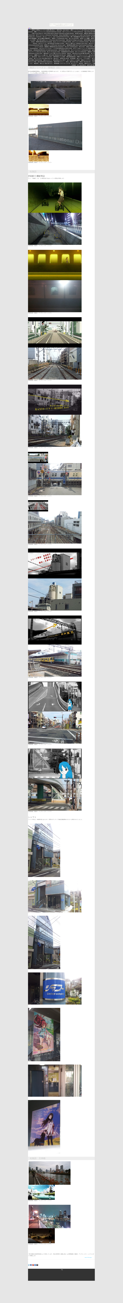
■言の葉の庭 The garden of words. (56, 43)
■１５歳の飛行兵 (81, 65)
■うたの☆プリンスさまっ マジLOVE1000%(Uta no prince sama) (56, 48)
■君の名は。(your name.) (63, 30)
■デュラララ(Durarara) (80, 51)
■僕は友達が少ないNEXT (59, 60)
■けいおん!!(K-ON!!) (74, 38)
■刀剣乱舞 (72, 58)
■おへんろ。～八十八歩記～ (84, 58)
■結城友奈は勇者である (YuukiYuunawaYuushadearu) (80, 45)
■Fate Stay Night (74, 61)
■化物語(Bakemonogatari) (67, 51)
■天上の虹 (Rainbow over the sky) (57, 55)
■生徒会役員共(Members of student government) (45, 50)
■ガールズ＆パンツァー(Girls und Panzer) (73, 31)
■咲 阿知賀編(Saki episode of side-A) (80, 36)
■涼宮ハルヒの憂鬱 (85, 38)
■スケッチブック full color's (45, 56)
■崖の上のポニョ (48, 60)
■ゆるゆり (56, 58)
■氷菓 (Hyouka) (79, 33)
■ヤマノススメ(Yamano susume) (80, 41)
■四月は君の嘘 (90, 65)
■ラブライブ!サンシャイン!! (80, 55)
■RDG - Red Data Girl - (85, 61)
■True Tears (82, 46)
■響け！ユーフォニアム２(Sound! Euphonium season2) (47, 31)
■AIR (67, 61)
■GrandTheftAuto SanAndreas (45, 61)
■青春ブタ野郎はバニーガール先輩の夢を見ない (43, 30)
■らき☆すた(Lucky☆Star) (53, 51)
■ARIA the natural (64, 58)
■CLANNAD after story (64, 50)
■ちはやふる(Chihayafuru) (71, 46)
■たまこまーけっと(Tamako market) (62, 41)
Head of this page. (88, 1257)
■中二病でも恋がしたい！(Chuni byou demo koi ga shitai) (51, 40)
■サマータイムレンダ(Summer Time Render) (47, 35)
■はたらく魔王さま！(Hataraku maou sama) (76, 43)
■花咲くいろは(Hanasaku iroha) (59, 38)
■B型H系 (36, 63)
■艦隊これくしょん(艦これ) (41, 55)
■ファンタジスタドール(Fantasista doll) (81, 50)
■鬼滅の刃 (69, 55)
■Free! (31, 58)
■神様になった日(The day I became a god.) (54, 45)
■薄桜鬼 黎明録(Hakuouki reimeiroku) (54, 46)
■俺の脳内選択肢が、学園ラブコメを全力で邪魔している (80, 56)
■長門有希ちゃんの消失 (59, 56)
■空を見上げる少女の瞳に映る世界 (81, 53)
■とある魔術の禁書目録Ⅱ (44, 38)
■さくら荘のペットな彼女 (73, 60)
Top (30, 28)
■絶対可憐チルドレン (59, 61)
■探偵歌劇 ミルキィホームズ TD (62, 63)
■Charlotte (34, 56)
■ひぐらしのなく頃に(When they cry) (43, 58)
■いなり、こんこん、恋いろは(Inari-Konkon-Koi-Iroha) (56, 36)
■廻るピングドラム (86, 60)
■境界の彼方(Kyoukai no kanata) (44, 41)
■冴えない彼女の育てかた (46, 63)
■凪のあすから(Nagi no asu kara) (74, 40)
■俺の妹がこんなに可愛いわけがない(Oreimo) (55, 53)
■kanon (69, 53)
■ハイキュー (74, 63)
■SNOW (81, 63)
